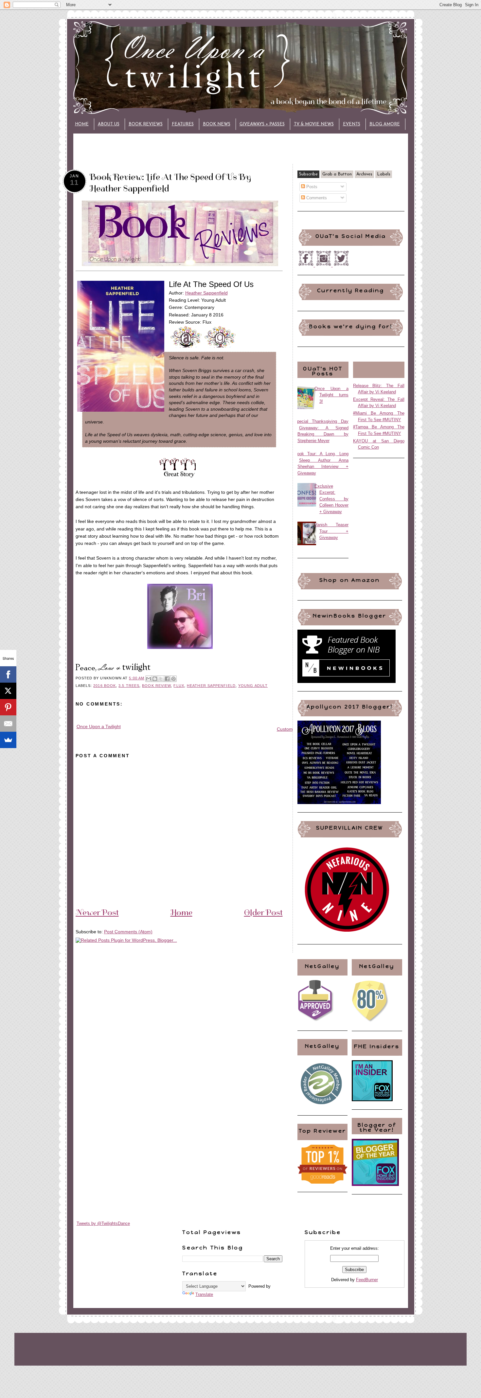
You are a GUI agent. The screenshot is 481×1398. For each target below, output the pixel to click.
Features (183, 124)
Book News (216, 124)
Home (82, 124)
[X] (8, 691)
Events (351, 124)
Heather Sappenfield (206, 293)
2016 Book (104, 686)
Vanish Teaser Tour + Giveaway (331, 531)
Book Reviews (146, 124)
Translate (204, 1294)
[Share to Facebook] (167, 678)
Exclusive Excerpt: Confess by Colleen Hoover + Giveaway (331, 499)
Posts (311, 186)
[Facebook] (8, 674)
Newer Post (97, 912)
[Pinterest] (8, 707)
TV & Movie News (314, 124)
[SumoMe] (8, 740)
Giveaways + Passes (262, 124)
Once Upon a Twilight (99, 726)
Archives (364, 174)
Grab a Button (337, 174)
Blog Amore (384, 124)
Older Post (263, 912)
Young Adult (253, 686)
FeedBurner (367, 1279)
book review (156, 686)
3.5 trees (128, 686)
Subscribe (308, 174)
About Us (108, 124)
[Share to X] (161, 678)
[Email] (8, 723)
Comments (316, 197)
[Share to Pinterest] (173, 678)
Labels (383, 174)
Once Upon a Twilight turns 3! (331, 395)
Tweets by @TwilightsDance (103, 1223)
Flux (178, 686)
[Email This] (148, 678)
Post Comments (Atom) (128, 931)
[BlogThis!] (154, 678)
